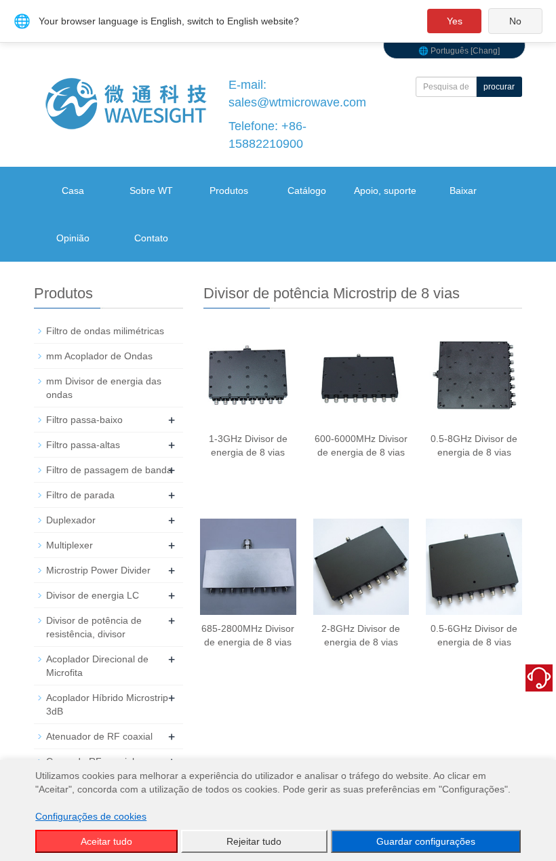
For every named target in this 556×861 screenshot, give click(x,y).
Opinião (73, 238)
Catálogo (306, 190)
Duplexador (71, 520)
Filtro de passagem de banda (109, 469)
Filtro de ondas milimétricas (105, 330)
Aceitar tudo (106, 841)
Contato (151, 238)
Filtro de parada (80, 494)
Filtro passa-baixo (84, 419)
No (515, 21)
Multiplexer (69, 545)
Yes (454, 21)
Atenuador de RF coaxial (99, 736)
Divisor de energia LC (92, 595)
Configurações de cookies (90, 816)
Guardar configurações (425, 841)
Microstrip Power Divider (98, 570)
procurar (499, 87)
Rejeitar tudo (253, 841)
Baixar (463, 190)
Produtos (229, 190)
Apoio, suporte (385, 190)
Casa (73, 190)
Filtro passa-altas (83, 444)
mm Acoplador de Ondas (99, 356)
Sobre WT (151, 190)
